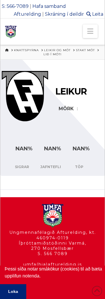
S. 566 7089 (53, 253)
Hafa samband (49, 6)
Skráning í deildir (64, 14)
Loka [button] (13, 291)
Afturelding (27, 14)
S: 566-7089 (15, 6)
